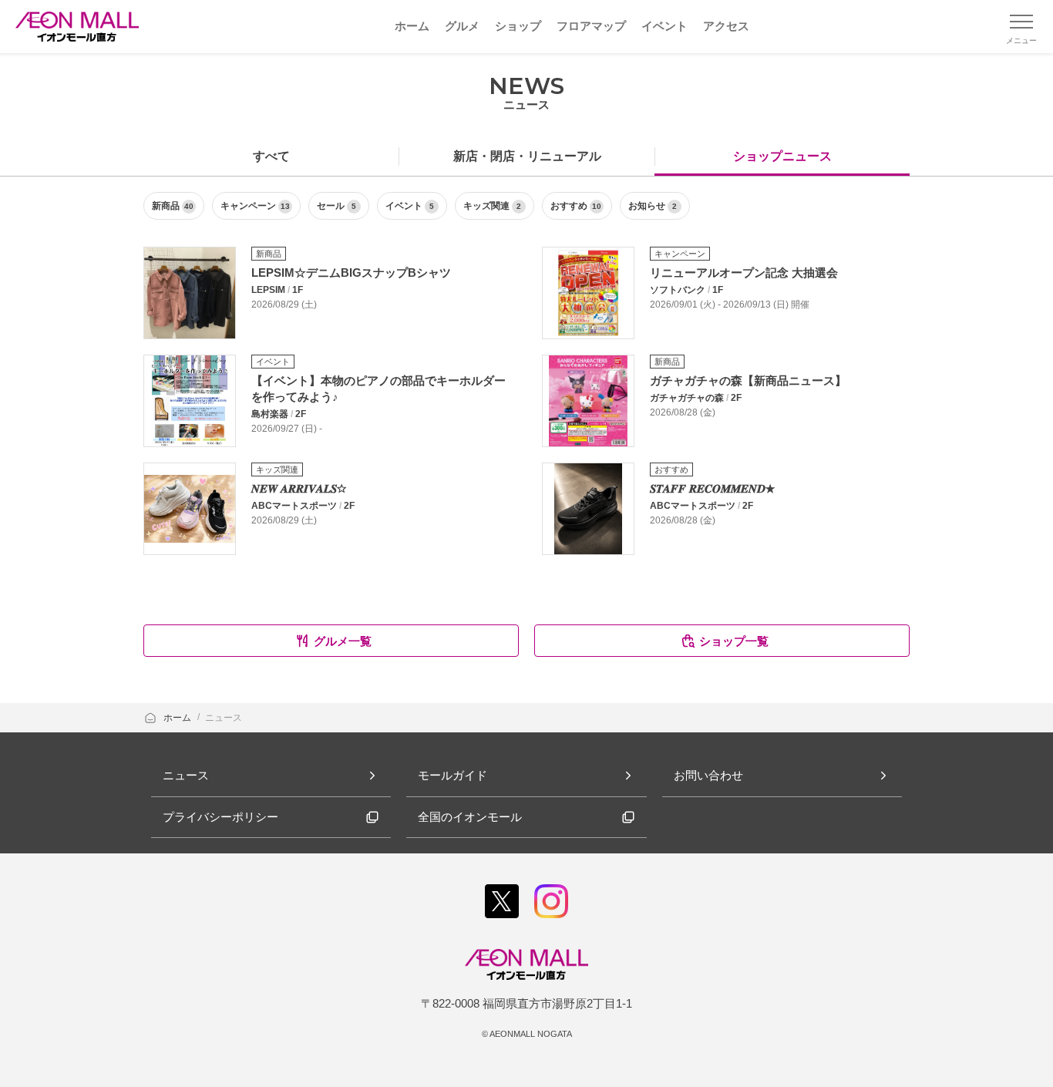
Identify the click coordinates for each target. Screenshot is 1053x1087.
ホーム (178, 717)
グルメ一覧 (343, 641)
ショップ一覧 (734, 641)
